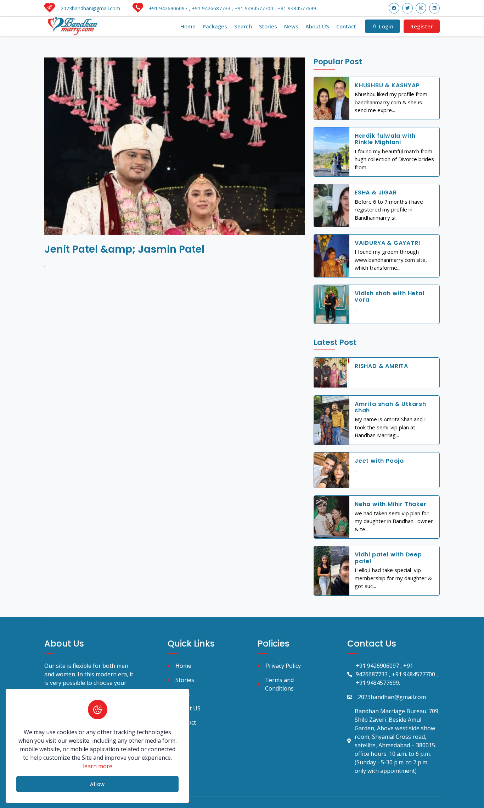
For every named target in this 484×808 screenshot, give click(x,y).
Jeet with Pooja (379, 461)
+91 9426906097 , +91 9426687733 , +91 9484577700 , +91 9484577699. (397, 674)
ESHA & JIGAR (376, 192)
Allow (97, 783)
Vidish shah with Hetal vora (389, 296)
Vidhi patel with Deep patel (388, 557)
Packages (215, 26)
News (291, 26)
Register (421, 26)
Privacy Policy (283, 666)
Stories (268, 26)
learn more (97, 766)
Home (188, 26)
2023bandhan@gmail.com (392, 697)
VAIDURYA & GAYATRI (387, 243)
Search (243, 26)
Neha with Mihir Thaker (391, 504)
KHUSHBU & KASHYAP (387, 85)
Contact (346, 26)
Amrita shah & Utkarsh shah (390, 407)
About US (317, 26)
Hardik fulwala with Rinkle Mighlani (385, 139)
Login (385, 26)
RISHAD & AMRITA (381, 366)
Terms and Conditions (279, 684)
